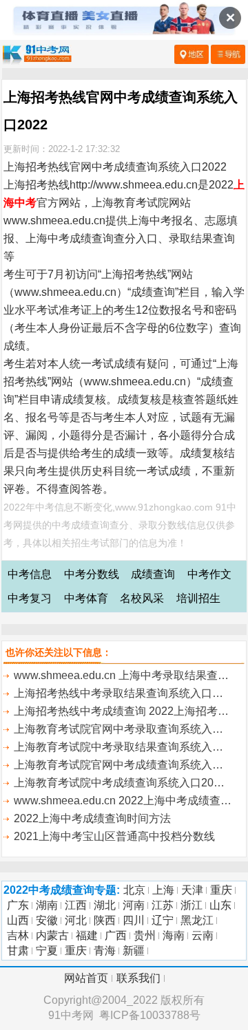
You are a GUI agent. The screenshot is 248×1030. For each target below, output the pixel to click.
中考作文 (209, 574)
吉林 (18, 935)
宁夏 (47, 950)
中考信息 (30, 574)
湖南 (47, 905)
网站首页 (86, 978)
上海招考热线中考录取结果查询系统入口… (118, 693)
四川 (134, 920)
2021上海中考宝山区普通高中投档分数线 (114, 836)
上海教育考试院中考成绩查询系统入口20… (119, 782)
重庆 (221, 890)
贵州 (145, 935)
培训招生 (198, 598)
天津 (192, 890)
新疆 (134, 950)
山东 (220, 905)
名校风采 (142, 598)
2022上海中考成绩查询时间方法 (92, 818)
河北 (76, 920)
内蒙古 (52, 935)
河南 (134, 905)
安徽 (47, 920)
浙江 (191, 905)
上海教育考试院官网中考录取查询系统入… (118, 729)
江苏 (163, 905)
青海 (105, 950)
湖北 (105, 905)
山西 (18, 920)
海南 (174, 935)
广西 (116, 935)
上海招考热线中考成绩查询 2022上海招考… (121, 711)
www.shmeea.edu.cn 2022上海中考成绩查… (122, 800)
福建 (87, 935)
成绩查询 (153, 574)
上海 (163, 890)
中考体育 (86, 598)
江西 (76, 905)
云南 (203, 935)
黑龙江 (197, 920)
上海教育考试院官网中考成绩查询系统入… (118, 765)
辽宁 (163, 920)
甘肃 (18, 950)
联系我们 (138, 978)
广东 (18, 905)
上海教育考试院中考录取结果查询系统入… (118, 747)
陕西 (105, 920)
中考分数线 (91, 574)
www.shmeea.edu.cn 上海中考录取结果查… (121, 675)
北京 (134, 890)
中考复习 (30, 598)
